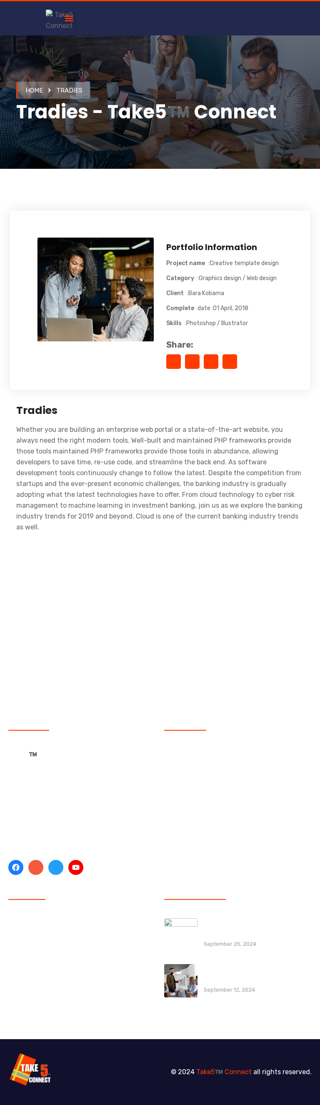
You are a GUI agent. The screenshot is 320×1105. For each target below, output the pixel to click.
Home (34, 90)
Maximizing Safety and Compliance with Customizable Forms (257, 974)
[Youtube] (75, 867)
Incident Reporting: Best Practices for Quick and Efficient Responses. (256, 928)
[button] (69, 18)
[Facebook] (15, 867)
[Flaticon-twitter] (55, 867)
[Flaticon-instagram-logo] (35, 867)
